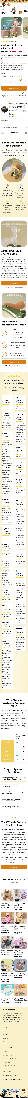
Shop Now (6, 1035)
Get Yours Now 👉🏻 (14, 362)
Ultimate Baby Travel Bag (19, 974)
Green (12, 76)
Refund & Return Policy (9, 1058)
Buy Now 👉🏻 (14, 867)
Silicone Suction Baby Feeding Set (20, 928)
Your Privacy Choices (9, 1065)
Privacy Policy (7, 1062)
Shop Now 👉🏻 (14, 283)
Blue (4, 76)
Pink (19, 76)
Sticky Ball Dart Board (20, 904)
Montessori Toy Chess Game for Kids (7, 975)
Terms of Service (8, 1055)
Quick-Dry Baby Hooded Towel (7, 927)
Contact (5, 1042)
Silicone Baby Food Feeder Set (20, 999)
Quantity (4, 80)
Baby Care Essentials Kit (19, 952)
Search (5, 1051)
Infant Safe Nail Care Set (7, 999)
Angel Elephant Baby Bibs (7, 952)
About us (5, 1038)
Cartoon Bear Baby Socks (6, 904)
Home (5, 1031)
